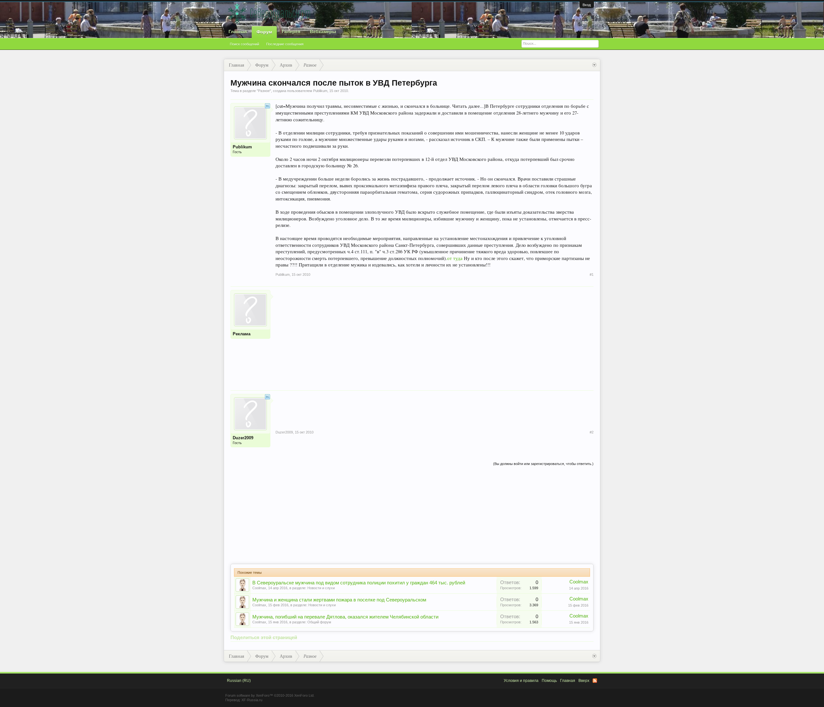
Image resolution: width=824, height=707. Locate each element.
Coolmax (259, 588)
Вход (587, 5)
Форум (264, 31)
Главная (238, 31)
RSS (595, 680)
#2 (592, 432)
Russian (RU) (239, 680)
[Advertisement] (435, 335)
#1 (592, 274)
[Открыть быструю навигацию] (594, 65)
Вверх (583, 680)
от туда (455, 258)
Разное (264, 91)
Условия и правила (521, 680)
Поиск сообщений (244, 44)
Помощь (549, 680)
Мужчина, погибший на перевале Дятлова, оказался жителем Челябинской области (345, 616)
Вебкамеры (323, 31)
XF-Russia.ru (251, 700)
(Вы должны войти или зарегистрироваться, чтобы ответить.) (543, 464)
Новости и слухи (321, 588)
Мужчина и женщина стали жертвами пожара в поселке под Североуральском (339, 599)
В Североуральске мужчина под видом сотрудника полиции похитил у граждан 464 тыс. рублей (358, 582)
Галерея (291, 31)
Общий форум (319, 622)
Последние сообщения (285, 44)
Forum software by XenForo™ (269, 695)
